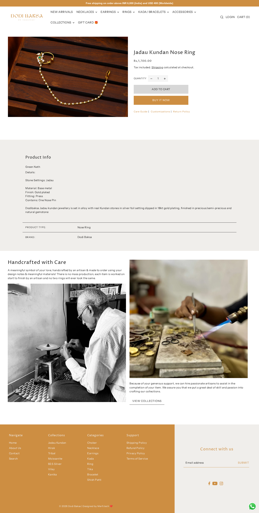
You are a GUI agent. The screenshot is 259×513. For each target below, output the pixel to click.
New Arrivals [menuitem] (62, 12)
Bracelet (92, 474)
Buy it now (161, 100)
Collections (61, 22)
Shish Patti (94, 479)
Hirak (51, 448)
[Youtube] (215, 483)
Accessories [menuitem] (182, 12)
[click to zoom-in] (68, 77)
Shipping (157, 67)
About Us (15, 448)
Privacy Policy (136, 453)
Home (13, 442)
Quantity (140, 78)
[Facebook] (209, 483)
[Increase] (164, 78)
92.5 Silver (55, 464)
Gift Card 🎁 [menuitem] (88, 22)
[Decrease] (151, 78)
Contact (14, 453)
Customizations (160, 111)
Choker (92, 442)
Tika (90, 469)
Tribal (52, 453)
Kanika (52, 474)
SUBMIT (243, 462)
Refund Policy (136, 448)
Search (13, 458)
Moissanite (55, 458)
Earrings (108, 12)
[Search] (221, 17)
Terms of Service (137, 458)
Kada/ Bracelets (152, 12)
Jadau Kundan (57, 442)
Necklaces (85, 12)
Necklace (93, 448)
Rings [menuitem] (127, 12)
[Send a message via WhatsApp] (252, 506)
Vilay (51, 469)
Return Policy (181, 111)
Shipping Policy (137, 442)
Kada (90, 458)
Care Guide (140, 111)
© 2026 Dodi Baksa (70, 506)
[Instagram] (221, 483)
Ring (90, 464)
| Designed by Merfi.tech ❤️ (97, 506)
